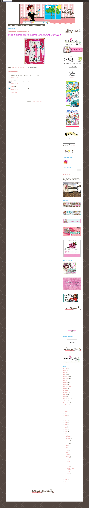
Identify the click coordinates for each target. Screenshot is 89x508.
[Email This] (31, 67)
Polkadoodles (66, 390)
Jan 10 (68, 473)
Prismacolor (65, 392)
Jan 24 (68, 461)
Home (11, 25)
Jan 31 (68, 457)
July (67, 445)
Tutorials (22, 25)
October (68, 440)
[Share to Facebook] (34, 67)
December (68, 436)
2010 (66, 433)
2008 (66, 479)
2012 (66, 429)
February (68, 454)
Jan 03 (68, 476)
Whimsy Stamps (66, 402)
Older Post (58, 98)
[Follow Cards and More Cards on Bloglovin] (72, 331)
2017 (66, 420)
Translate (73, 145)
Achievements (34, 25)
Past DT (27, 25)
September (68, 441)
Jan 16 (68, 466)
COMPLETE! (66, 174)
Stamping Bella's (66, 398)
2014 (66, 426)
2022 (66, 411)
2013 (66, 427)
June (67, 447)
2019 (66, 417)
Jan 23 (68, 463)
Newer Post (11, 98)
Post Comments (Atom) (37, 101)
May (67, 449)
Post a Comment (13, 92)
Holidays (65, 380)
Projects (65, 394)
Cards (13, 67)
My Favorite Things (67, 386)
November (68, 438)
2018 (66, 418)
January (68, 456)
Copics (64, 374)
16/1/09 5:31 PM (14, 83)
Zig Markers (65, 404)
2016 (66, 422)
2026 (66, 409)
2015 (66, 424)
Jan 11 (68, 471)
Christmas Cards (66, 372)
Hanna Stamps (18, 67)
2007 (66, 481)
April (67, 450)
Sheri (12, 80)
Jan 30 (68, 459)
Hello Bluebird (66, 378)
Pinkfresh (65, 388)
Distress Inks (66, 376)
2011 (66, 431)
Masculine (65, 384)
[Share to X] (33, 67)
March (67, 452)
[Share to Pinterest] (35, 67)
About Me (16, 25)
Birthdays (65, 368)
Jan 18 (68, 464)
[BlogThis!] (32, 67)
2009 (66, 435)
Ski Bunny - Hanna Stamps (70, 469)
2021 (66, 413)
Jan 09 (68, 475)
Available (42, 25)
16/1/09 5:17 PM (14, 77)
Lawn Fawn (65, 382)
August (67, 443)
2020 (66, 415)
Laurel (12, 86)
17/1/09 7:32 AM (14, 89)
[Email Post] (28, 67)
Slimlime (65, 396)
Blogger (50, 498)
